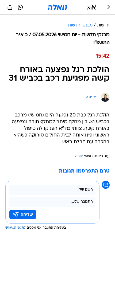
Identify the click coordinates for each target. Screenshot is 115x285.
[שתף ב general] (10, 7)
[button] (91, 7)
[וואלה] (57, 7)
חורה (79, 156)
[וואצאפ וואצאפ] (20, 7)
